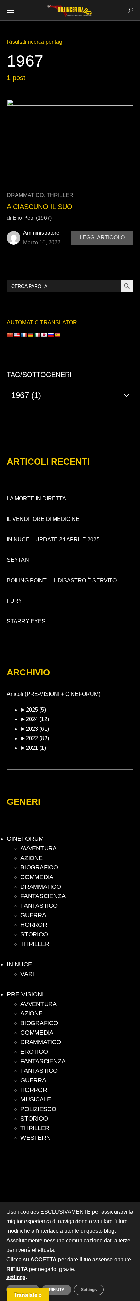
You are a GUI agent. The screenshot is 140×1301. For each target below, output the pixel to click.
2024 (37, 719)
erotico (34, 1051)
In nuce (19, 964)
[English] (17, 334)
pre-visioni (25, 994)
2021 (36, 748)
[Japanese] (44, 334)
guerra (33, 915)
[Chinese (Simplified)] (10, 334)
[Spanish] (57, 334)
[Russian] (51, 334)
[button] (10, 10)
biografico (39, 867)
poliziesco (38, 1109)
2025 (36, 710)
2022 (37, 738)
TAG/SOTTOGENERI (39, 374)
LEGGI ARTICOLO (102, 237)
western (35, 1137)
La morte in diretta (36, 498)
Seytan (18, 560)
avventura (38, 848)
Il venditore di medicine (43, 519)
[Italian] (37, 334)
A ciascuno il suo (39, 206)
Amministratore (41, 233)
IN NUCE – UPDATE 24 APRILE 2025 (53, 539)
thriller (60, 195)
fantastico (39, 905)
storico (34, 934)
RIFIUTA (57, 1289)
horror (33, 924)
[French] (23, 334)
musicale (35, 1099)
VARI (27, 973)
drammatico (25, 195)
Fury (14, 601)
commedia (36, 877)
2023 (37, 729)
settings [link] (15, 1277)
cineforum (25, 839)
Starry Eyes (26, 621)
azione (31, 857)
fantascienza (42, 896)
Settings (89, 1289)
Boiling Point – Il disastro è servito (62, 580)
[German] (30, 334)
